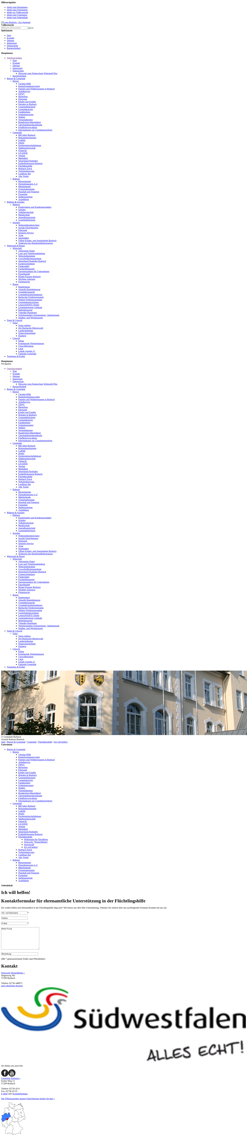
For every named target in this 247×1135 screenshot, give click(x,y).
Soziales (16, 222)
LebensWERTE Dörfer (28, 305)
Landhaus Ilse (24, 173)
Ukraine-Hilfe (24, 83)
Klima (21, 341)
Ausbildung (23, 199)
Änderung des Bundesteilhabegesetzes (35, 243)
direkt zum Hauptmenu (17, 7)
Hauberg (22, 336)
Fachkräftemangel (26, 269)
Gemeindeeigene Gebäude (30, 307)
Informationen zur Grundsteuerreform (35, 130)
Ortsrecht (22, 150)
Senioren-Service (26, 233)
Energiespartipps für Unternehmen (33, 271)
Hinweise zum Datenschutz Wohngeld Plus (37, 73)
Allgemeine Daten (26, 251)
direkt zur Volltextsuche (17, 12)
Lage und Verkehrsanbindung (31, 253)
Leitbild (21, 140)
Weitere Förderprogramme (30, 300)
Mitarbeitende (24, 186)
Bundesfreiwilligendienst (29, 122)
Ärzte (20, 235)
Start (9, 35)
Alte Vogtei (23, 176)
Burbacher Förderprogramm (31, 297)
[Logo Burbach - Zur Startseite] (15, 22)
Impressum (12, 43)
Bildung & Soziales (15, 202)
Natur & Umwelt (14, 320)
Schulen (22, 209)
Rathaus (16, 179)
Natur (15, 323)
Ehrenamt (22, 99)
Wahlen (21, 117)
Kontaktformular (20, 1094)
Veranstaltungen (25, 119)
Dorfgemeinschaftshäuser (29, 145)
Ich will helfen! (61, 742)
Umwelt (16, 338)
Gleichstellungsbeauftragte (30, 125)
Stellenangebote (25, 197)
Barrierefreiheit (13, 48)
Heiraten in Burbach (27, 104)
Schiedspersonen (25, 114)
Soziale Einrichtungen (28, 227)
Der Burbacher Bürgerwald (30, 328)
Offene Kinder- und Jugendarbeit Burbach (37, 240)
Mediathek (23, 158)
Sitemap (10, 40)
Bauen (15, 284)
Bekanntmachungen (27, 137)
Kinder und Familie (27, 101)
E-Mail (4, 1094)
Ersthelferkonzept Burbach (30, 163)
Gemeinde (17, 132)
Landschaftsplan (25, 330)
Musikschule (24, 215)
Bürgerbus (23, 96)
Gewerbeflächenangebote (29, 258)
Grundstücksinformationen (30, 294)
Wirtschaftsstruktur (26, 256)
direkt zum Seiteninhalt (17, 17)
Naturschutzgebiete (27, 333)
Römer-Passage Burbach (29, 276)
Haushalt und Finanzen (28, 191)
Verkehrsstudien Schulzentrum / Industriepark (38, 315)
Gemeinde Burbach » (10, 1078)
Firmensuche (24, 281)
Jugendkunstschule (26, 217)
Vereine (21, 155)
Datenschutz (12, 45)
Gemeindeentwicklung (28, 302)
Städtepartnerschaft (26, 148)
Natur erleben (24, 325)
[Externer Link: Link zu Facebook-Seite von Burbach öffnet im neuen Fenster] (4, 1076)
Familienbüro (24, 112)
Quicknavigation (14, 58)
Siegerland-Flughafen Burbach (32, 261)
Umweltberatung (25, 346)
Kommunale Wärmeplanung (31, 343)
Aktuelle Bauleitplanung (29, 289)
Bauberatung (24, 287)
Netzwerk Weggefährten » (13, 973)
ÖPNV (21, 94)
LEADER (23, 153)
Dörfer (21, 143)
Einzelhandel (24, 274)
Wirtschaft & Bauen (16, 245)
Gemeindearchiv (25, 109)
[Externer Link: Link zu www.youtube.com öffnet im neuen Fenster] (11, 1076)
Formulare (23, 194)
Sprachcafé (29, 844)
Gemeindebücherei (26, 107)
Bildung (16, 204)
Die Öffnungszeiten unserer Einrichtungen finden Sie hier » (28, 1098)
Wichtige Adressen (26, 279)
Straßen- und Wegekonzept (30, 318)
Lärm (20, 348)
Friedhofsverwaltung (27, 127)
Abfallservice (24, 91)
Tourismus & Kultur (16, 356)
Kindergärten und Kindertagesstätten (34, 207)
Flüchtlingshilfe (25, 166)
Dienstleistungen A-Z (28, 184)
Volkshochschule (26, 212)
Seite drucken (16, 986)
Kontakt (10, 38)
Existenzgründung (26, 263)
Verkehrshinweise (26, 171)
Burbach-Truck (25, 168)
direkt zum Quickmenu (17, 10)
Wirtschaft (17, 248)
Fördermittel (23, 266)
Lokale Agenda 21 (26, 351)
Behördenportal (25, 310)
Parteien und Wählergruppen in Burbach (36, 89)
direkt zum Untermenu (17, 15)
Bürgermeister (24, 181)
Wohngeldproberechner (28, 225)
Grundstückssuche (26, 292)
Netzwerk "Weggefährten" (36, 842)
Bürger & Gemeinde (16, 78)
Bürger (16, 81)
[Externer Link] (123, 1061)
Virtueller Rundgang (27, 312)
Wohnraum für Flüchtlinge (36, 839)
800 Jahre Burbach (26, 135)
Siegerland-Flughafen (28, 161)
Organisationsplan (26, 189)
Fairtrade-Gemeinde (27, 354)
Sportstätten (23, 238)
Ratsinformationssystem (29, 86)
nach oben (5, 986)
